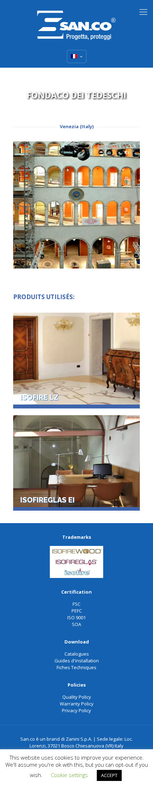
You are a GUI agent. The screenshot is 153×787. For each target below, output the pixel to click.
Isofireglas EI (47, 500)
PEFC (77, 611)
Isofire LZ (39, 398)
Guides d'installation (76, 660)
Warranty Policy (77, 703)
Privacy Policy (76, 710)
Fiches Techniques (76, 667)
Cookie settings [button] (69, 774)
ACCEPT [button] (109, 775)
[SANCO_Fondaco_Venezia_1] (76, 205)
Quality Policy (76, 697)
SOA (76, 624)
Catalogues (76, 654)
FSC (76, 604)
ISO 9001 (76, 617)
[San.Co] (76, 23)
